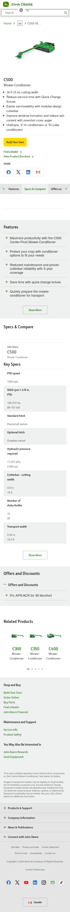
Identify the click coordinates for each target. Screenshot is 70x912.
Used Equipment (14, 757)
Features (13, 189)
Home (7, 23)
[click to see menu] (27, 10)
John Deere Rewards (16, 752)
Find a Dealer (11, 151)
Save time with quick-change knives (35, 282)
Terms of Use (21, 853)
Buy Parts (9, 702)
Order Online (11, 697)
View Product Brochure (17, 156)
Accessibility (36, 853)
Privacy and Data (30, 847)
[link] (21, 10)
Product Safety (13, 734)
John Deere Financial (16, 712)
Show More (35, 310)
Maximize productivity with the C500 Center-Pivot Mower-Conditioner (35, 240)
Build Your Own (15, 142)
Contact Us (50, 853)
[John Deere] (20, 4)
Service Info (11, 729)
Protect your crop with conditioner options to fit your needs (34, 253)
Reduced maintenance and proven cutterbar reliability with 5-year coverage (34, 268)
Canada (37, 902)
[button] (8, 882)
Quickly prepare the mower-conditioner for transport (29, 293)
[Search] (65, 13)
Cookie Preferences (35, 869)
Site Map (15, 847)
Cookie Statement (50, 847)
